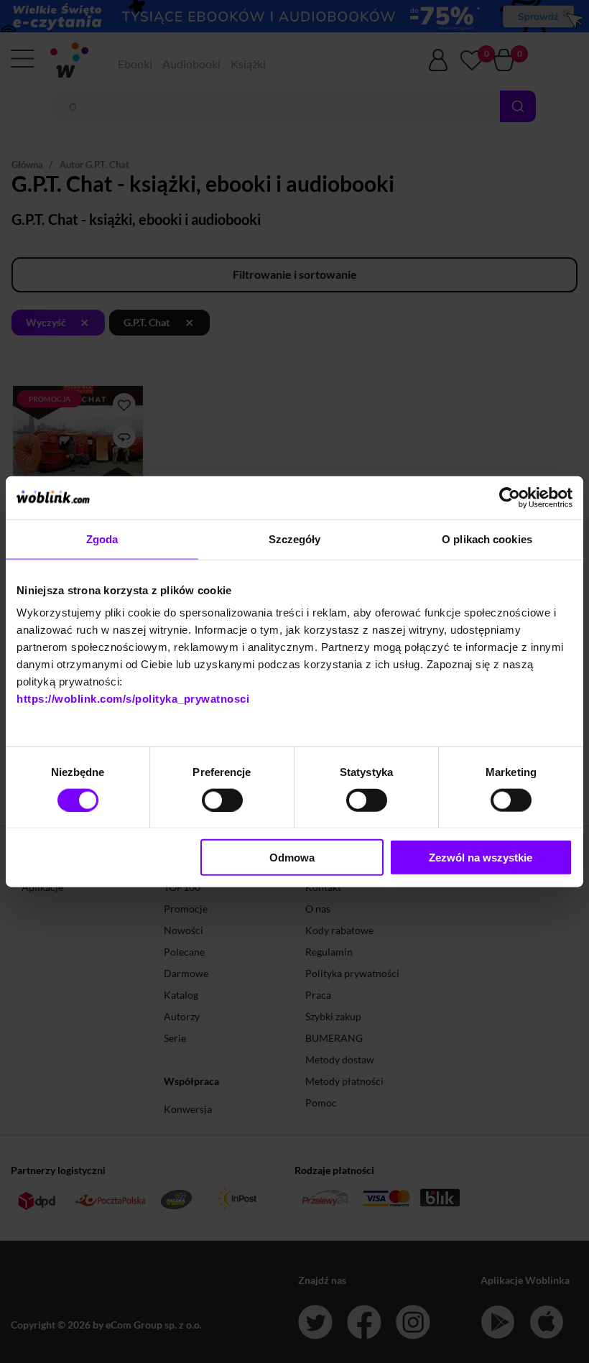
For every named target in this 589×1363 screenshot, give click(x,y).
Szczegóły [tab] (295, 538)
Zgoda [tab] (102, 538)
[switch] (222, 799)
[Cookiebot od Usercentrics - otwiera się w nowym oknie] (509, 497)
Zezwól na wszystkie (480, 857)
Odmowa (292, 857)
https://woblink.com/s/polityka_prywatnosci (133, 699)
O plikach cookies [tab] (487, 538)
